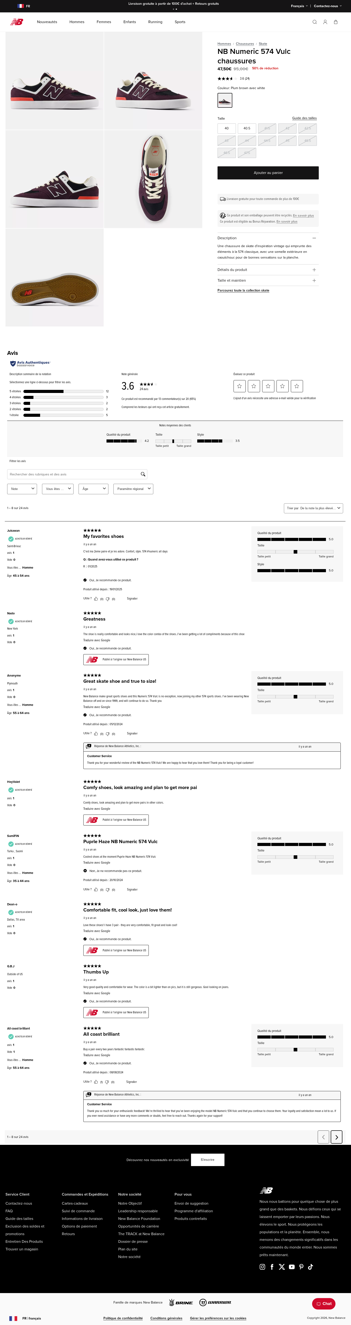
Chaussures (245, 44)
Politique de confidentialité (123, 1318)
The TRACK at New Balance (141, 1234)
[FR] (17, 6)
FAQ (9, 1211)
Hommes (224, 44)
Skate (263, 44)
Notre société (129, 1256)
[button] (325, 22)
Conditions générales (166, 1318)
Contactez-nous (18, 1203)
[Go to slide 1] (174, 10)
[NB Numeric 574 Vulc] (54, 81)
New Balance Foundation (139, 1218)
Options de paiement (79, 1226)
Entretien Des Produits (24, 1241)
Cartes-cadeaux (75, 1203)
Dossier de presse (133, 1241)
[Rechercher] (315, 22)
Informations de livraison (82, 1218)
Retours (68, 1234)
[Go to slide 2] (177, 10)
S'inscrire (207, 1160)
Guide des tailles (304, 118)
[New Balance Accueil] (18, 22)
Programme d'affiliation (194, 1211)
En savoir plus (303, 216)
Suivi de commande (78, 1211)
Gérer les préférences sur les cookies (218, 1318)
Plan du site (128, 1249)
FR (31, 1318)
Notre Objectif (130, 1203)
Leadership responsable (138, 1211)
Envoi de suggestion (191, 1203)
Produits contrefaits (191, 1218)
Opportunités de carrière (138, 1226)
